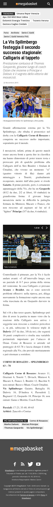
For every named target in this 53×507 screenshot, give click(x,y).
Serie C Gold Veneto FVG (16, 36)
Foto (6, 32)
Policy (43, 495)
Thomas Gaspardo (13, 427)
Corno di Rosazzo (39, 420)
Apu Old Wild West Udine (15, 17)
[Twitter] (30, 465)
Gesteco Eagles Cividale (15, 24)
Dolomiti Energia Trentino (16, 20)
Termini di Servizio (27, 495)
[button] (49, 4)
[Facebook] (15, 465)
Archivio (15, 32)
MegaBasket (9, 470)
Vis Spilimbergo (35, 427)
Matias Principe (30, 424)
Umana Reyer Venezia (28, 13)
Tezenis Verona (41, 20)
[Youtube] (38, 465)
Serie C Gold (28, 32)
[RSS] (23, 465)
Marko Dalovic (11, 424)
